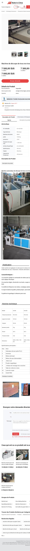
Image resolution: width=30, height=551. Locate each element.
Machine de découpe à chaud (10, 529)
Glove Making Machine (21, 501)
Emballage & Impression (11, 11)
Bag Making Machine (7, 504)
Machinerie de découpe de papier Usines (12, 525)
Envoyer (16, 434)
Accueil (3, 11)
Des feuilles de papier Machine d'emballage (23, 507)
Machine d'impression (21, 504)
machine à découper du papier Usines (11, 521)
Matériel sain (5, 501)
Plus (3, 535)
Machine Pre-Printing (7, 507)
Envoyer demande (15, 81)
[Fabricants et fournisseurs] (15, 2)
